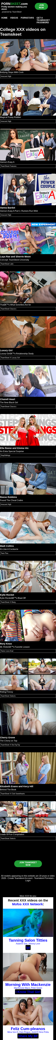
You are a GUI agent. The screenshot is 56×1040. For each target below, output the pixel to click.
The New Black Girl (9, 402)
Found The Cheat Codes (11, 500)
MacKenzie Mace (22, 988)
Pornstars (27, 18)
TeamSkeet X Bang (8, 602)
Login (28, 880)
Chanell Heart (7, 399)
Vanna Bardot (7, 207)
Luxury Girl (6, 350)
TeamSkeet (16, 12)
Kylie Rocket (7, 595)
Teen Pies (4, 553)
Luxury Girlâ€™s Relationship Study (17, 354)
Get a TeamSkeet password (43, 20)
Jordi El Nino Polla (40, 1032)
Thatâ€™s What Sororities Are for (15, 305)
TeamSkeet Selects (8, 696)
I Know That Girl (28, 992)
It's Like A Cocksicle (9, 549)
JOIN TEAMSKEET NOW (28, 863)
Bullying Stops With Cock (11, 72)
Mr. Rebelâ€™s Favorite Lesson (15, 647)
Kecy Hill (28, 786)
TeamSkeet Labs (7, 264)
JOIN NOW (41, 6)
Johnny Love (34, 944)
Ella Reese (6, 448)
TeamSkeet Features (9, 166)
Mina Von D (12, 1032)
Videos (14, 18)
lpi (28, 947)
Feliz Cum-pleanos (28, 1029)
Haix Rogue (24, 1032)
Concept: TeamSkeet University (14, 260)
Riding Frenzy (6, 692)
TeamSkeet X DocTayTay (10, 745)
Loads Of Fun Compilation (12, 834)
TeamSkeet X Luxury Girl (10, 358)
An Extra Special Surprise (12, 451)
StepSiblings (5, 455)
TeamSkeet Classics (8, 309)
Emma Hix (23, 448)
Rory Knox (6, 643)
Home (4, 18)
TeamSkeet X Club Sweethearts (13, 794)
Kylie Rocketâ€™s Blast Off (13, 598)
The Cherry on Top (8, 741)
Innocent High (6, 76)
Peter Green (36, 988)
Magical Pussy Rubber (10, 117)
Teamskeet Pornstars (44, 878)
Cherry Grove (7, 737)
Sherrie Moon (23, 256)
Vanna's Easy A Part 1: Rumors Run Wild (19, 211)
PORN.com (14, 3)
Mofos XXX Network (27, 904)
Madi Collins (7, 546)
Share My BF (28, 1036)
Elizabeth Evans (9, 786)
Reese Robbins (8, 497)
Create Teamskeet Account (20, 878)
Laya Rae (5, 256)
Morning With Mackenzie (28, 984)
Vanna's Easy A (7, 162)
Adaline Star (21, 944)
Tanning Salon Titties (28, 940)
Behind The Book (8, 789)
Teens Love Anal (7, 651)
